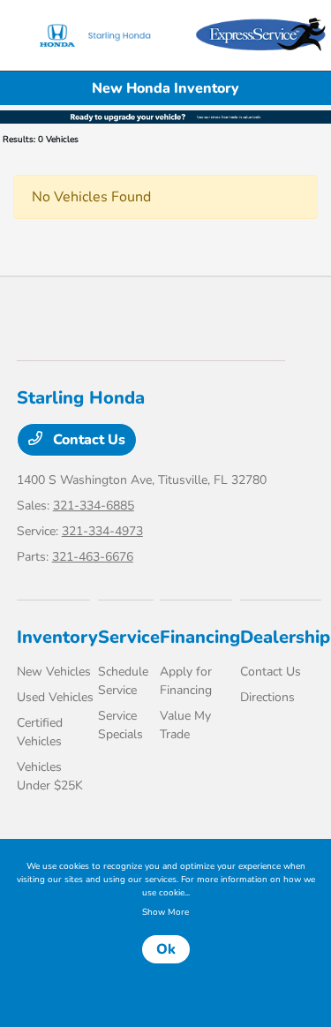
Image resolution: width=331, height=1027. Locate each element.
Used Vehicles (55, 697)
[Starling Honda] (105, 35)
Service (129, 637)
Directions (267, 697)
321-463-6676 (92, 556)
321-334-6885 (93, 505)
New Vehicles (54, 671)
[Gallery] (165, 115)
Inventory (57, 637)
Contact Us (87, 439)
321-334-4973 (102, 531)
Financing (200, 637)
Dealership (285, 637)
